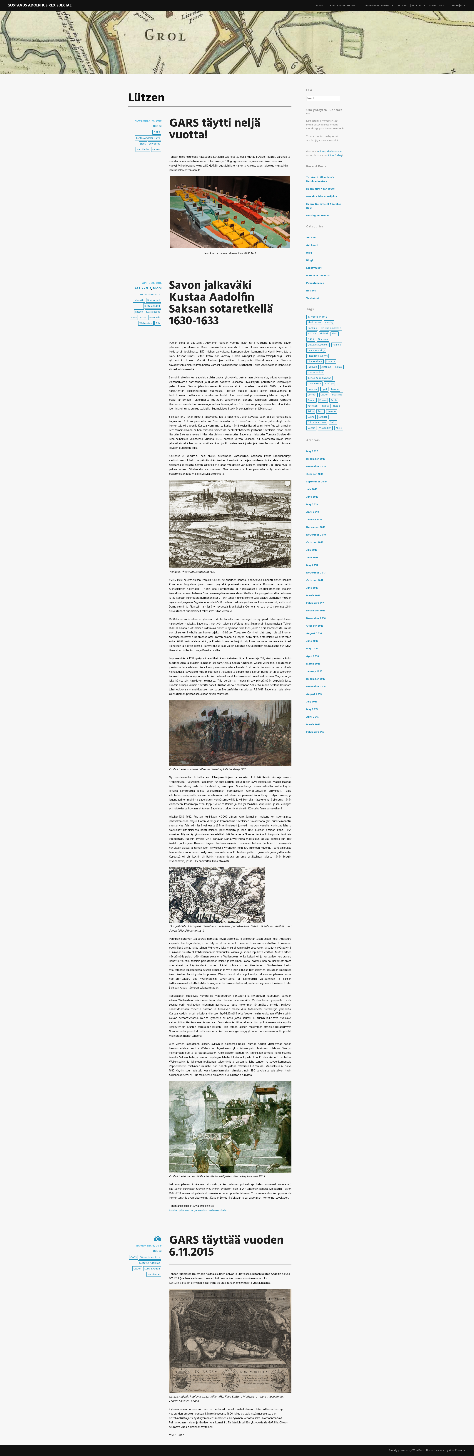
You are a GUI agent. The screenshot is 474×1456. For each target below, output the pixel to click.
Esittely (312, 334)
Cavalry (329, 323)
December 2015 (315, 679)
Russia (336, 406)
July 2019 (311, 489)
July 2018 (312, 550)
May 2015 (312, 709)
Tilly (158, 323)
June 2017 (312, 588)
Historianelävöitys (318, 356)
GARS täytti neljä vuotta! (214, 129)
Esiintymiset (314, 268)
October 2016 (314, 626)
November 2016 (316, 618)
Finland (324, 334)
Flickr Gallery (335, 155)
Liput (143, 144)
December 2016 (315, 611)
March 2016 (313, 664)
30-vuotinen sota (150, 295)
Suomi (311, 417)
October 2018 (314, 542)
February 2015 (315, 732)
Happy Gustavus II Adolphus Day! (323, 206)
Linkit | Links (436, 6)
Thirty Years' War (317, 422)
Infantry (330, 361)
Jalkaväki (139, 300)
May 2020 (312, 451)
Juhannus (326, 367)
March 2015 (313, 724)
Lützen (156, 149)
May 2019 (312, 504)
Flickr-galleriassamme (330, 152)
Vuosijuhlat (143, 149)
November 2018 (316, 535)
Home (319, 6)
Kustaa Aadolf (152, 306)
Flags (334, 334)
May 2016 (312, 649)
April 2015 (312, 717)
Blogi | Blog (459, 6)
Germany (323, 339)
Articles (311, 238)
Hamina (337, 345)
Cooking (312, 328)
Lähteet (312, 395)
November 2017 (316, 573)
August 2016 (314, 633)
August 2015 (314, 694)
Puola (334, 400)
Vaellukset (312, 298)
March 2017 (313, 595)
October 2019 (314, 474)
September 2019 (316, 482)
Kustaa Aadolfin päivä (148, 138)
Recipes (311, 291)
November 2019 (316, 466)
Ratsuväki (154, 318)
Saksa (143, 318)
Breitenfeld (153, 300)
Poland (311, 400)
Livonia (335, 389)
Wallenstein (145, 323)
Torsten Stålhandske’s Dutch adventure (320, 179)
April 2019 (312, 512)
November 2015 (316, 687)
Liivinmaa (313, 389)
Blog (309, 253)
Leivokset (154, 144)
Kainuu (338, 367)
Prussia (323, 400)
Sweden (323, 417)
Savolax (331, 411)
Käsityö (329, 384)
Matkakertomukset (318, 276)
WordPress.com (457, 1450)
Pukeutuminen (315, 283)
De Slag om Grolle (317, 216)
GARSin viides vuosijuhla (321, 196)
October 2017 (314, 580)
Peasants (337, 395)
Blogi (157, 126)
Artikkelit (143, 288)
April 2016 (312, 656)
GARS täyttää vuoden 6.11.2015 (226, 1246)
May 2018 (312, 565)
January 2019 (314, 520)
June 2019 (312, 497)
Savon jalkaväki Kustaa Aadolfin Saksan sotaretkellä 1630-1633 (221, 303)
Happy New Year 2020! (320, 189)
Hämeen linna (315, 361)
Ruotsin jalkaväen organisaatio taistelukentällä (197, 1210)
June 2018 (312, 558)
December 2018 (316, 527)
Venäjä (311, 428)
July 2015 (311, 702)
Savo (134, 318)
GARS (157, 132)
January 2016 (314, 671)
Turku (333, 422)
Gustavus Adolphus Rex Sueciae (39, 5)
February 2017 (315, 603)
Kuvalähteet (153, 312)
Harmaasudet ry (316, 350)
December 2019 (315, 459)
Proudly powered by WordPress (406, 1450)
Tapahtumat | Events (376, 6)
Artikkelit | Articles (409, 6)
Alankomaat (314, 323)
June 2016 (312, 641)
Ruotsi (325, 406)
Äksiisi (339, 428)
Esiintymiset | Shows (342, 6)
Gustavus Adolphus (149, 1263)
